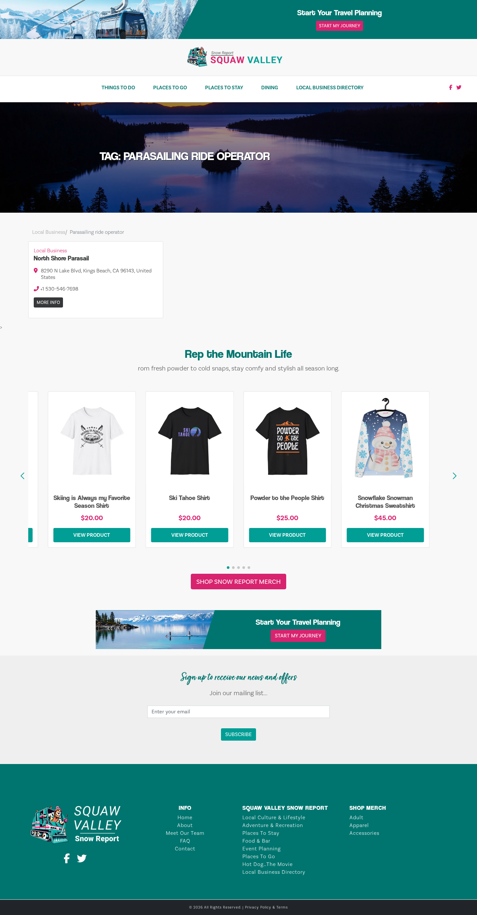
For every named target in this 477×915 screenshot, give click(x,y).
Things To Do (118, 87)
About (185, 825)
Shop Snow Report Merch (238, 581)
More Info (48, 302)
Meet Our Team (185, 833)
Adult (356, 817)
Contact (185, 849)
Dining (269, 87)
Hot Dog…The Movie (267, 864)
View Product (91, 535)
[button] (454, 476)
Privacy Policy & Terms (266, 907)
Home (184, 817)
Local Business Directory (329, 87)
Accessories (364, 833)
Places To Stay (224, 87)
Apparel (359, 825)
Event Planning (261, 849)
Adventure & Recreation (272, 825)
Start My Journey (339, 26)
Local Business (48, 232)
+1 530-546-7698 (58, 289)
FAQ (185, 841)
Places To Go (170, 87)
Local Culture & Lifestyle (273, 817)
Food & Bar (256, 841)
